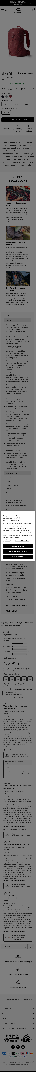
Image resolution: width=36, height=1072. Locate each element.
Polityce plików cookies (22, 541)
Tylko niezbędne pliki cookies (18, 551)
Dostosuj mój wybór (18, 556)
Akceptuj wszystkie (18, 546)
